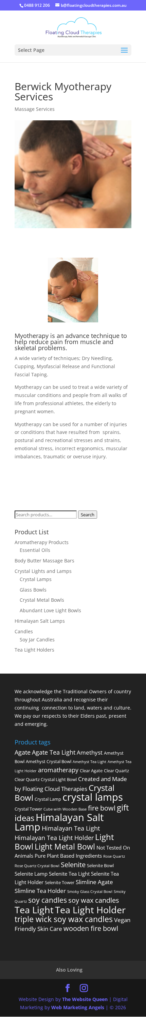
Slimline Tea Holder (40, 891)
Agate (23, 752)
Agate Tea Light (53, 752)
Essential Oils (35, 550)
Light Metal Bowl (65, 846)
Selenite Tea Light (69, 873)
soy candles (47, 900)
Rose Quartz (114, 856)
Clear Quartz (116, 770)
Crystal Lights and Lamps (43, 571)
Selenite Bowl (100, 865)
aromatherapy (58, 770)
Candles (24, 631)
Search (87, 515)
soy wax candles (93, 900)
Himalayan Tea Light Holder (54, 838)
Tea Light (34, 909)
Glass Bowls (33, 589)
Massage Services (35, 109)
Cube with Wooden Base (65, 809)
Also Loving (69, 969)
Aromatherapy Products (42, 542)
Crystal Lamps (36, 579)
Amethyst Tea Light (89, 761)
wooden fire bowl (90, 928)
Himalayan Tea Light (71, 828)
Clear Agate (91, 770)
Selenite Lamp (31, 873)
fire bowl (101, 808)
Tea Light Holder (90, 909)
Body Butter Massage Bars (44, 560)
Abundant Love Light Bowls (50, 610)
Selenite (73, 864)
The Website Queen (85, 999)
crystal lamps (92, 797)
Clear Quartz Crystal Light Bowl (46, 779)
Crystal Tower (28, 809)
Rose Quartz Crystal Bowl (37, 865)
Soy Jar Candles (37, 639)
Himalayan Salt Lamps (40, 621)
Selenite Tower (59, 882)
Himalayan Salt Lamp (59, 822)
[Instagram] (84, 988)
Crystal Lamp (48, 799)
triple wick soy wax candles (64, 919)
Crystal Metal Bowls (42, 600)
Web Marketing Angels (77, 1007)
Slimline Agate (94, 882)
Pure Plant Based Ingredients (68, 855)
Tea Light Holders (34, 649)
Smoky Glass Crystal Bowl (89, 891)
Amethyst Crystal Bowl (48, 761)
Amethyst (90, 752)
